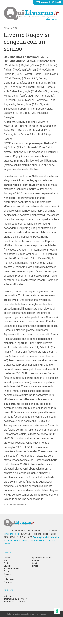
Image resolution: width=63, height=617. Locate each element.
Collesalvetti (9, 579)
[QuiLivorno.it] (31, 524)
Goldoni (35, 560)
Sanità (7, 563)
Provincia (8, 582)
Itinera (35, 566)
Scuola (7, 566)
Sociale (7, 574)
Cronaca (8, 558)
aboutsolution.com (28, 613)
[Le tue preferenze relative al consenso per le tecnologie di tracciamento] (57, 611)
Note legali (9, 596)
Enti (5, 577)
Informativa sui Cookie (14, 601)
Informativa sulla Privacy (15, 599)
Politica (7, 571)
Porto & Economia (12, 568)
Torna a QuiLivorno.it (48, 2)
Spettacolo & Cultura (41, 558)
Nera (6, 560)
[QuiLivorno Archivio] (31, 13)
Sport (34, 563)
